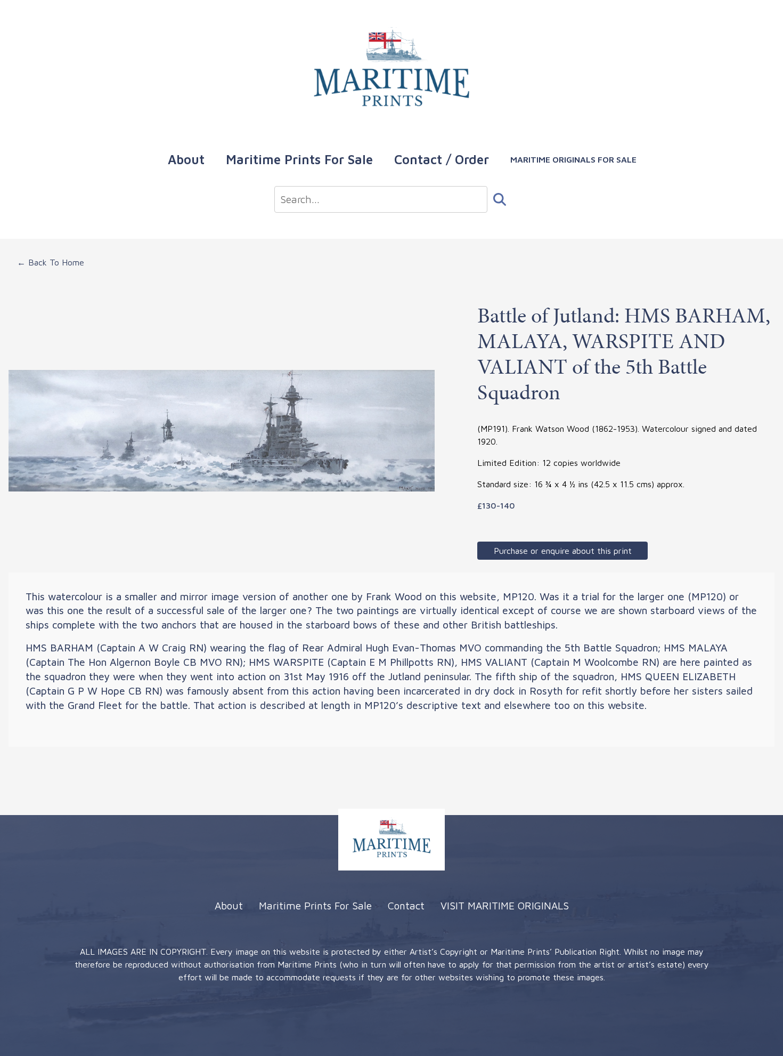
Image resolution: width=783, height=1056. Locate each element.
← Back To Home (50, 262)
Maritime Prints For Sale (299, 159)
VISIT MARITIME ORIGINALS (505, 905)
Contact (406, 905)
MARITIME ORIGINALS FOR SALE (573, 159)
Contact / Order (441, 159)
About (186, 159)
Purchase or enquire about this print (563, 550)
